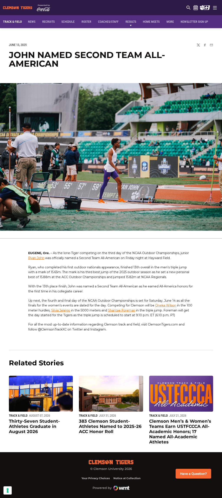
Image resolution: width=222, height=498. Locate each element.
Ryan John (36, 258)
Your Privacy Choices (96, 478)
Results (131, 21)
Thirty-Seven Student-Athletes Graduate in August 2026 (34, 426)
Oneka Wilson (165, 305)
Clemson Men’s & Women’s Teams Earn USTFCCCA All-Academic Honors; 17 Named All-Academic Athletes (180, 432)
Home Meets (151, 21)
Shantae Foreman (121, 310)
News (31, 21)
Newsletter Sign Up (194, 21)
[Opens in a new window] (205, 7)
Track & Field (18, 415)
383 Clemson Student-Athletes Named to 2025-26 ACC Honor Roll (110, 426)
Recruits (49, 21)
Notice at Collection (126, 478)
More (170, 21)
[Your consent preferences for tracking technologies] (7, 490)
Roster (86, 21)
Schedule (195, 7)
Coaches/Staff (108, 21)
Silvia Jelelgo (60, 310)
